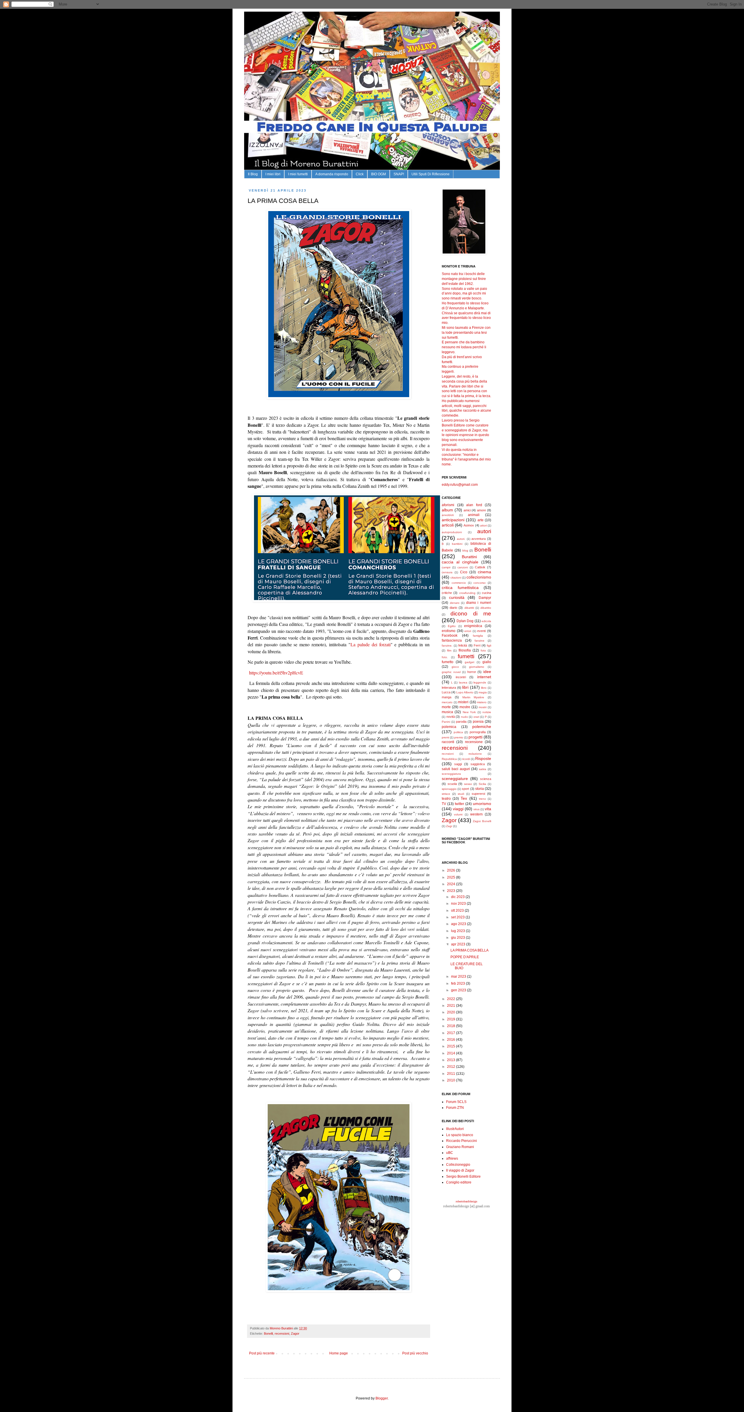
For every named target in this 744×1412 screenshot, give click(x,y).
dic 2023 (458, 897)
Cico (463, 572)
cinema (484, 572)
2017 (451, 1033)
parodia (461, 721)
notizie (486, 712)
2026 (451, 870)
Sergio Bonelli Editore (463, 1176)
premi (445, 737)
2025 (451, 877)
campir (446, 567)
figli (489, 645)
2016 (451, 1040)
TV (444, 804)
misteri (463, 702)
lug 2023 (458, 931)
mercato (447, 702)
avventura (478, 538)
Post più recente (262, 1353)
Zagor (295, 1333)
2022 (451, 999)
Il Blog (253, 174)
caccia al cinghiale (460, 562)
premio (458, 737)
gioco (455, 666)
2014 (451, 1053)
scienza (485, 779)
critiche (447, 593)
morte (446, 707)
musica (447, 712)
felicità (462, 645)
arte (480, 520)
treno (482, 798)
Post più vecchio (415, 1353)
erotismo (448, 631)
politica (458, 732)
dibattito (485, 607)
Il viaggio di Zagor (460, 1170)
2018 (451, 1026)
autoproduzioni (452, 532)
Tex (464, 798)
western (476, 814)
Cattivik (480, 567)
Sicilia (482, 784)
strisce (446, 793)
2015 (451, 1046)
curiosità (456, 597)
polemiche (481, 726)
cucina (486, 593)
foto (483, 650)
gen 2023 (459, 990)
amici (467, 510)
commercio (459, 582)
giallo (486, 662)
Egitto (452, 626)
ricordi (466, 759)
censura (447, 572)
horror (471, 672)
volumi (458, 814)
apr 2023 (458, 944)
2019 (451, 1019)
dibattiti (469, 607)
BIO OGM (378, 174)
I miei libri (272, 174)
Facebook (449, 635)
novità (450, 716)
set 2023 (458, 917)
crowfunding (467, 593)
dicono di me (470, 614)
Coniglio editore (458, 1182)
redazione (475, 753)
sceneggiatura (451, 773)
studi (461, 793)
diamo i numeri (478, 603)
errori (467, 631)
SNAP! (399, 174)
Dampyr (485, 598)
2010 (451, 1080)
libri (465, 687)
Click (360, 174)
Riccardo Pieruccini (461, 1141)
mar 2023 (459, 976)
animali (474, 515)
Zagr (449, 826)
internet (484, 676)
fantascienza (452, 640)
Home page (338, 1353)
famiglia (478, 635)
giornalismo (476, 666)
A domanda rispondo (331, 174)
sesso (468, 784)
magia (483, 692)
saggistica (478, 764)
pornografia (478, 732)
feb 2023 (458, 983)
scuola (452, 784)
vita (488, 808)
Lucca (446, 692)
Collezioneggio (458, 1165)
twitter (459, 804)
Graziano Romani (460, 1147)
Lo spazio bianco (459, 1135)
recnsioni (448, 753)
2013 (451, 1060)
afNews (452, 1158)
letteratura (449, 687)
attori (483, 525)
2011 (451, 1074)
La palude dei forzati (370, 644)
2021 (451, 1006)
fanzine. (447, 645)
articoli (448, 525)
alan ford (474, 505)
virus (476, 809)
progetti (475, 737)
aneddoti (448, 515)
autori (484, 531)
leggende (479, 682)
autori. (461, 538)
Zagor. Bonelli (482, 821)
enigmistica (473, 626)
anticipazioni (453, 519)
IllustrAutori (455, 1129)
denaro (454, 602)
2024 (451, 884)
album (447, 510)
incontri (461, 677)
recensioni (282, 1333)
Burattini (469, 556)
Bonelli (268, 1333)
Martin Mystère (473, 697)
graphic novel (451, 672)
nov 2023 (459, 904)
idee (487, 671)
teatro (446, 799)
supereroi (478, 793)
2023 (451, 891)
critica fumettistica (460, 587)
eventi (481, 631)
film (449, 650)
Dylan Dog (465, 621)
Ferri (477, 645)
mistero (482, 702)
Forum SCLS (456, 1102)
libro (484, 687)
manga (446, 697)
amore (481, 510)
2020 (451, 1012)
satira (482, 769)
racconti (448, 742)
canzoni (462, 567)
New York (469, 712)
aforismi (448, 505)
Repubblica (449, 759)
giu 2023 (458, 938)
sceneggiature (455, 778)
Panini (446, 721)
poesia (478, 722)
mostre (464, 707)
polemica (449, 727)
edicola (486, 621)
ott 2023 (458, 910)
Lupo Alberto (464, 692)
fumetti (466, 656)
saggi (458, 764)
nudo (464, 716)
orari (476, 716)
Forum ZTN (455, 1108)
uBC (449, 1153)
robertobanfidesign (466, 1201)
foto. (445, 657)
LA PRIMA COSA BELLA (469, 950)
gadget (469, 662)
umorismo (482, 803)
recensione (474, 742)
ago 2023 (459, 924)
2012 (451, 1067)
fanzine (479, 640)
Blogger (381, 1398)
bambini (457, 543)
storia (479, 789)
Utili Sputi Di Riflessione (431, 174)
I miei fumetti (298, 174)
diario (453, 607)
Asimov (469, 525)
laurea (463, 682)
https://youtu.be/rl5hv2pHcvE (275, 673)
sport (465, 788)
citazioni (455, 577)
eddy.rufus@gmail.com (460, 485)
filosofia (465, 650)
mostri (483, 707)
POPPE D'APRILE (464, 957)
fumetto (447, 662)
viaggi (458, 808)
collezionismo (478, 577)
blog (465, 550)
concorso (479, 582)
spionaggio (449, 788)
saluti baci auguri (456, 769)
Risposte (483, 758)
